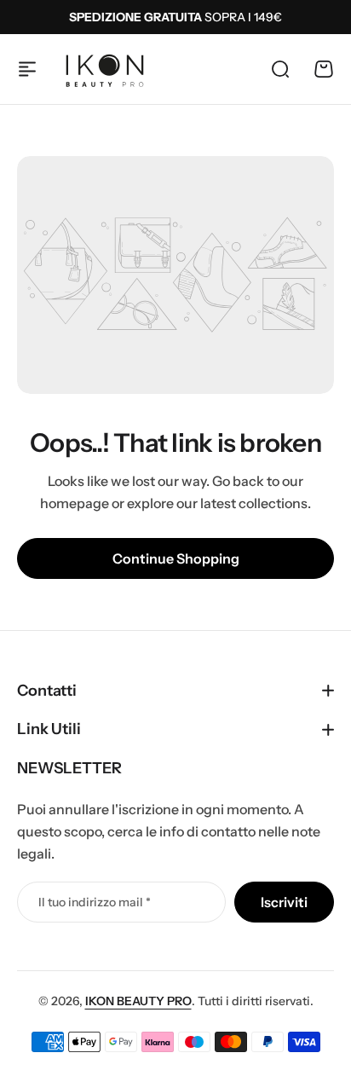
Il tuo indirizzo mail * (94, 902)
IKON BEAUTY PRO (138, 1001)
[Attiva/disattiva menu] (27, 69)
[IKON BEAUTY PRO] (105, 69)
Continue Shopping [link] (175, 558)
